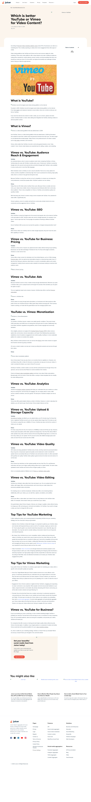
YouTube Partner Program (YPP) (38, 331)
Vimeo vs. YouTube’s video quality (41, 471)
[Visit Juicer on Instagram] (25, 738)
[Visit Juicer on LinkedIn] (18, 738)
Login (34, 731)
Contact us (35, 736)
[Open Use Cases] (27, 2)
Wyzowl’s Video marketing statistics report (27, 46)
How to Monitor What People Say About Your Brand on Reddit (49, 694)
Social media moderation (54, 731)
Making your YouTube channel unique (45, 543)
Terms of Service (37, 739)
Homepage (35, 726)
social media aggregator (24, 599)
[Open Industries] (34, 2)
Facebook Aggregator (53, 750)
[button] (78, 47)
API (48, 726)
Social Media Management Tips (19, 7)
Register (35, 734)
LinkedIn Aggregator (52, 757)
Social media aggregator (53, 729)
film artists (17, 140)
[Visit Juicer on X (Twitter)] (15, 738)
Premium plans (14, 259)
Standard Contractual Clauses (38, 747)
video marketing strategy (42, 627)
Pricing (34, 729)
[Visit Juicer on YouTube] (22, 738)
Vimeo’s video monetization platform (25, 373)
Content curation (52, 734)
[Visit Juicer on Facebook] (11, 738)
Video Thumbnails (25, 548)
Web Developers (70, 739)
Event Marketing (70, 731)
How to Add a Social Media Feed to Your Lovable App (75, 694)
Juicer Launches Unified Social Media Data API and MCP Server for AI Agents (22, 694)
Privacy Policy (36, 741)
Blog (11, 7)
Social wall (50, 736)
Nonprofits (68, 734)
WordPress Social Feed (53, 739)
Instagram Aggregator (53, 752)
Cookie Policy (36, 744)
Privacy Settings (36, 750)
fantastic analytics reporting (23, 389)
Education (68, 729)
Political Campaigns (71, 736)
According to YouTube (16, 418)
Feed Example (69, 757)
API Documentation (71, 750)
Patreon (40, 340)
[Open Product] (20, 2)
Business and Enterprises (72, 726)
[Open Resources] (54, 2)
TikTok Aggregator (52, 755)
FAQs (67, 755)
